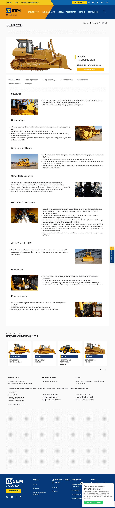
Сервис (82, 12)
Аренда (61, 12)
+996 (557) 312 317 (54, 400)
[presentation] (100, 369)
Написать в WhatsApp (94, 502)
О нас (16, 2)
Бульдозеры (94, 23)
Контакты (9, 2)
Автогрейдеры (76, 494)
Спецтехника (33, 12)
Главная (85, 23)
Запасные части (49, 12)
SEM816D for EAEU (16, 356)
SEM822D (38, 356)
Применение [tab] (82, 80)
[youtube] (93, 2)
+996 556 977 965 (88, 400)
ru (107, 2)
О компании (93, 12)
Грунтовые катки (77, 498)
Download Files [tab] (67, 80)
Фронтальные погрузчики (76, 485)
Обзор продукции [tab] (49, 80)
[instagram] (89, 2)
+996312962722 (19, 400)
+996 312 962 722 (80, 2)
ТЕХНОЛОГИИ (71, 12)
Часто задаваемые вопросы (30, 2)
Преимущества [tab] (14, 84)
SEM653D (64, 356)
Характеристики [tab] (31, 80)
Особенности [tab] (14, 80)
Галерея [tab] (28, 84)
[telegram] (101, 2)
